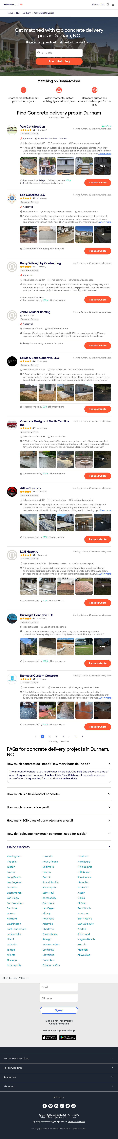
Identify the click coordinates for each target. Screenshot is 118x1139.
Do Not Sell (61, 1116)
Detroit (46, 877)
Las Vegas (48, 908)
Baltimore (48, 866)
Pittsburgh (84, 872)
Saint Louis (48, 903)
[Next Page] (82, 736)
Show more (105, 153)
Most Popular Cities (14, 978)
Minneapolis (49, 887)
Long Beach (14, 877)
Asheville (47, 923)
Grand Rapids (50, 882)
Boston (46, 872)
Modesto (12, 887)
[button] (28, 166)
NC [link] (17, 13)
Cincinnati (48, 949)
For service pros (12, 1067)
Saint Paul (48, 892)
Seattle (82, 944)
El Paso (82, 903)
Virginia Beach (86, 939)
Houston (83, 913)
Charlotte (48, 929)
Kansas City (49, 897)
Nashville (83, 887)
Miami (10, 939)
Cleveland (48, 954)
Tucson (11, 866)
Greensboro (49, 934)
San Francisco (15, 903)
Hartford (12, 918)
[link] (59, 130)
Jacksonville (14, 934)
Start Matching (59, 61)
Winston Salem (51, 944)
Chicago (12, 960)
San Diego (13, 897)
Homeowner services (16, 1058)
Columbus (48, 960)
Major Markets (18, 847)
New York (48, 918)
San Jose (12, 908)
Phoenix (11, 861)
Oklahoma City (51, 965)
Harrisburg (84, 861)
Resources (9, 1077)
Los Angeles (14, 882)
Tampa (11, 949)
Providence (84, 877)
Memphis (83, 882)
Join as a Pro (98, 4)
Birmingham (14, 856)
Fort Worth (84, 908)
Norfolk (82, 929)
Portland (83, 856)
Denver (11, 913)
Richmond (84, 934)
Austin (81, 892)
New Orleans (50, 861)
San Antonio (85, 918)
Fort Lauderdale (16, 929)
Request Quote (97, 182)
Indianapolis (14, 965)
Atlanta (11, 954)
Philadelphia (85, 866)
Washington (14, 923)
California (51, 1116)
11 (75, 736)
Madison (83, 949)
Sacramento (14, 892)
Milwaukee (84, 954)
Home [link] (10, 13)
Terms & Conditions (76, 1122)
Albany (46, 913)
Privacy (42, 1116)
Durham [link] (27, 13)
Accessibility (73, 1116)
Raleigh (46, 939)
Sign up (59, 1010)
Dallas (81, 897)
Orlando (12, 944)
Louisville (47, 856)
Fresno (11, 872)
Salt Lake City (86, 923)
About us (8, 1086)
